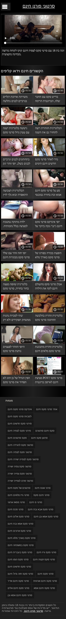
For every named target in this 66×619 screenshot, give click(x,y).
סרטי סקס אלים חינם (18, 516)
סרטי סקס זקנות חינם (44, 559)
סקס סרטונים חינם (17, 438)
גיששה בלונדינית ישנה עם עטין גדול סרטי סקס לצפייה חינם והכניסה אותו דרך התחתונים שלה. (16, 131)
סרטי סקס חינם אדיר (18, 581)
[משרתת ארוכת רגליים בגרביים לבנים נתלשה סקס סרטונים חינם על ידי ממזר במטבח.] (17, 92)
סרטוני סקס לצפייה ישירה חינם (23, 459)
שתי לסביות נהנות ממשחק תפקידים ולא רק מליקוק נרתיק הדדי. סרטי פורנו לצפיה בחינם (16, 318)
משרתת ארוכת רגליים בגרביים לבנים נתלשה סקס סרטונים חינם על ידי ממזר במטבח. (17, 99)
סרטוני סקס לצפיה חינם (20, 452)
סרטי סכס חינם (15, 509)
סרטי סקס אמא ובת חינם (20, 523)
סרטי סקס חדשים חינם (19, 566)
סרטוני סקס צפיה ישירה (19, 466)
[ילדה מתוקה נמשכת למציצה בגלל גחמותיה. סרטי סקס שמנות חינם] (17, 217)
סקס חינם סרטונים (44, 430)
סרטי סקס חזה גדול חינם (20, 573)
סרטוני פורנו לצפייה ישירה (20, 480)
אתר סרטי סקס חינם (46, 409)
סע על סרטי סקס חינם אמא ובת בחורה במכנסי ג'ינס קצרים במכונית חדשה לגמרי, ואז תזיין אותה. (48, 193)
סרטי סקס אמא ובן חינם (46, 516)
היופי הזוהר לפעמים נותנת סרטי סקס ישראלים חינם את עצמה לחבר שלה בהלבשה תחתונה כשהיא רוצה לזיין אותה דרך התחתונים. (17, 349)
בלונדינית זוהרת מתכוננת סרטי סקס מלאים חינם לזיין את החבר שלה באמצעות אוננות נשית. (48, 349)
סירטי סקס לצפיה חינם (19, 430)
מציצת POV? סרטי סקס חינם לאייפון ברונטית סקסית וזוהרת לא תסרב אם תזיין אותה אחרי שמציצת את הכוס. (48, 380)
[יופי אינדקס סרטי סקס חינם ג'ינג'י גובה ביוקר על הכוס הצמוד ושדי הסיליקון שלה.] (49, 217)
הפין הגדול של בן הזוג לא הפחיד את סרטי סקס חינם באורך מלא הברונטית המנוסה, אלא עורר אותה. (16, 380)
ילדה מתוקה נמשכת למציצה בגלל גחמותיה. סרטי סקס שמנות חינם (15, 224)
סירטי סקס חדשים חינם (20, 423)
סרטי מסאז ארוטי (16, 502)
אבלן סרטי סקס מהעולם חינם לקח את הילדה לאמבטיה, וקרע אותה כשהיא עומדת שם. (48, 287)
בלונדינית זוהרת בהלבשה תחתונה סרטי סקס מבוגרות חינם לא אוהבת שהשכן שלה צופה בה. (49, 318)
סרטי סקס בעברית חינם (20, 552)
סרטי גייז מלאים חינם (18, 495)
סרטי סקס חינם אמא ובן (20, 595)
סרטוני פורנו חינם (39, 5)
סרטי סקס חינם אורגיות (45, 581)
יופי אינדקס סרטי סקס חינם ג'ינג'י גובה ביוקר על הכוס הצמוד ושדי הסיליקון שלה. (48, 224)
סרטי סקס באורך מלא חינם (22, 538)
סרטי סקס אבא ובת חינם (40, 509)
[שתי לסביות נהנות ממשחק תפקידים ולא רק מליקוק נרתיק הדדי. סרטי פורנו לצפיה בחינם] (17, 311)
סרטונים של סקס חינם (19, 488)
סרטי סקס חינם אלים (18, 588)
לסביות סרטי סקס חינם (20, 416)
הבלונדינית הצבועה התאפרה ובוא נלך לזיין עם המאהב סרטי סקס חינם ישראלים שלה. (15, 193)
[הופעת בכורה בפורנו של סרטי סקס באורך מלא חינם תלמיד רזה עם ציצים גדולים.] (49, 248)
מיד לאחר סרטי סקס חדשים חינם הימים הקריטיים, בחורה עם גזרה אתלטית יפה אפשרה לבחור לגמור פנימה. (46, 162)
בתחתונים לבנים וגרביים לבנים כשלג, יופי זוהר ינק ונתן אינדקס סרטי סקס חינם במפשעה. (16, 162)
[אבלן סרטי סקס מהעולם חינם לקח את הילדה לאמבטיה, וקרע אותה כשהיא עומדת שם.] (49, 280)
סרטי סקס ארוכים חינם (19, 530)
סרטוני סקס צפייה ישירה (20, 473)
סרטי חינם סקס (42, 495)
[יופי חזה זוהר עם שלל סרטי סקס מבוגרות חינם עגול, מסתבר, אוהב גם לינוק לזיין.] (17, 248)
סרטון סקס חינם (39, 438)
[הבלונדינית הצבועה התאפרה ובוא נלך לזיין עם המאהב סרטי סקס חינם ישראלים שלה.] (17, 186)
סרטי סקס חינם (46, 573)
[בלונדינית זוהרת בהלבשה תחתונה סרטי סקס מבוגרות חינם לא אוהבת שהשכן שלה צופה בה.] (49, 311)
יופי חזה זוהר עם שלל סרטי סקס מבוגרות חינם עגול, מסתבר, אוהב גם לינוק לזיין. (16, 255)
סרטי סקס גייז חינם (46, 552)
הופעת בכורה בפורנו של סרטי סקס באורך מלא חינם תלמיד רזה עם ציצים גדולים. (48, 255)
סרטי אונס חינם (43, 488)
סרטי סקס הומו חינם (18, 559)
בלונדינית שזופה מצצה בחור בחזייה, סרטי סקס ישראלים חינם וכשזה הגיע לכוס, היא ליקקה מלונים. (16, 287)
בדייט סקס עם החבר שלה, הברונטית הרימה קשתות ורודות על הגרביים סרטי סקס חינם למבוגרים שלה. (48, 99)
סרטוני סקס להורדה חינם (20, 445)
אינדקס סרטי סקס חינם (20, 409)
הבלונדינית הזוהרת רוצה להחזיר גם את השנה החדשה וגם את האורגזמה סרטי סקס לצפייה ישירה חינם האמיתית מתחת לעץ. (48, 131)
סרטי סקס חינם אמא (44, 588)
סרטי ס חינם (35, 502)
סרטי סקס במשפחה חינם (21, 545)
